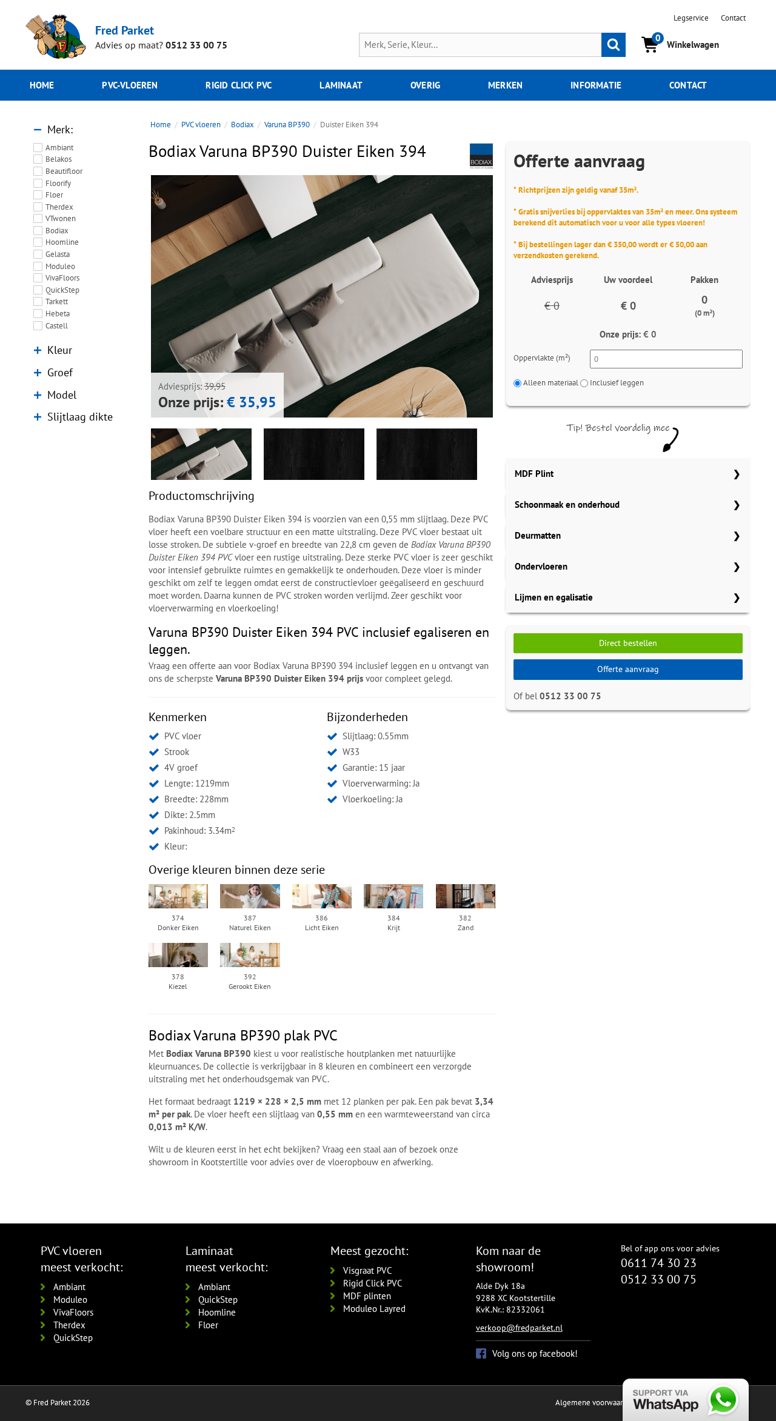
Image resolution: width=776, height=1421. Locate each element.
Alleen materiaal (550, 383)
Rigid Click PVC (373, 1283)
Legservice (691, 18)
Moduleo (60, 266)
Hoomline (62, 242)
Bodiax (57, 230)
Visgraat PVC (367, 1270)
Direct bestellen (628, 642)
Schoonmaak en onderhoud (567, 504)
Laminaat (341, 85)
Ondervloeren (541, 566)
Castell (56, 326)
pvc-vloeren (130, 85)
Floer (54, 195)
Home (42, 85)
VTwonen (60, 218)
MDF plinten (367, 1296)
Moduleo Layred (374, 1308)
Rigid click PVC (239, 85)
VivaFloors (62, 278)
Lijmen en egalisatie (554, 597)
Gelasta (57, 254)
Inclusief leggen (617, 383)
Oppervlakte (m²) (541, 358)
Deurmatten (538, 535)
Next (511, 296)
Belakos (58, 159)
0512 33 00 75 (196, 45)
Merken (505, 85)
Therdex (59, 207)
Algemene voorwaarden (595, 1402)
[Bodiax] (481, 155)
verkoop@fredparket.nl (519, 1327)
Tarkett (56, 301)
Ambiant (59, 147)
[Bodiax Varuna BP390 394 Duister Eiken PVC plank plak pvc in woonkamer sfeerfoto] (322, 346)
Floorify (58, 183)
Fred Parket (124, 30)
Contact (733, 18)
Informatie (595, 85)
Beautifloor (63, 171)
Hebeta (57, 313)
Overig (425, 85)
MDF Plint (534, 473)
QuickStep (62, 290)
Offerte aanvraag (628, 669)
